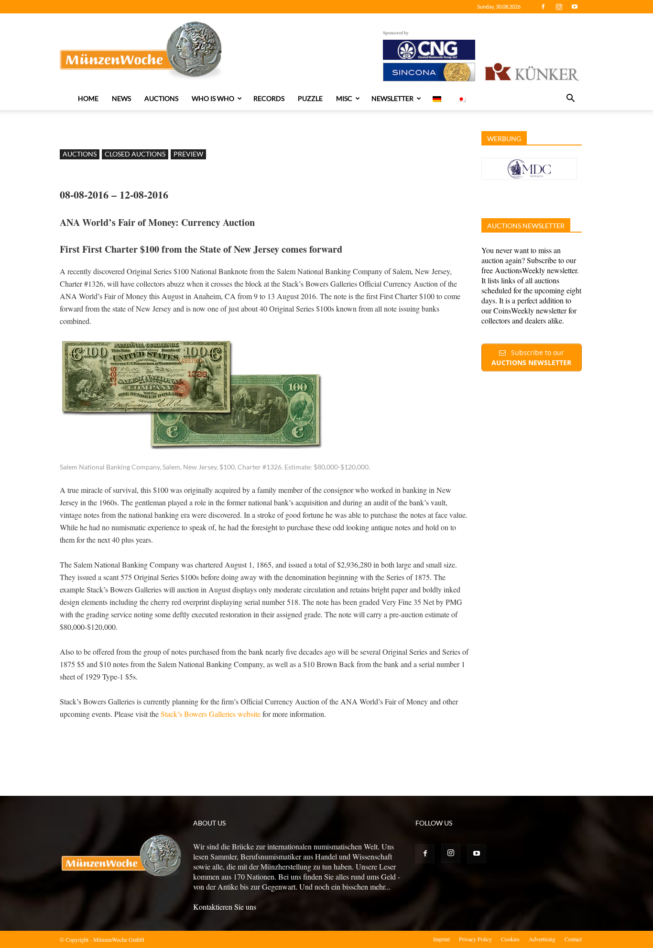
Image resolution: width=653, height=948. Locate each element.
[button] (570, 99)
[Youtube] (574, 6)
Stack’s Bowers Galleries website (210, 714)
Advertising (542, 939)
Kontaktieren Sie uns (224, 907)
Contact (573, 939)
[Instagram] (559, 6)
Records (268, 98)
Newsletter (392, 98)
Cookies (510, 939)
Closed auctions (135, 154)
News (121, 98)
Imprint (441, 939)
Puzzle (310, 98)
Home (88, 98)
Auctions (161, 98)
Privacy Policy (475, 939)
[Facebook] (543, 6)
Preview (188, 154)
